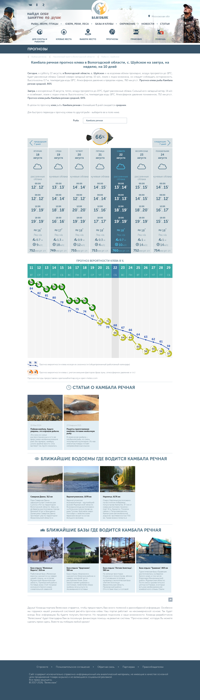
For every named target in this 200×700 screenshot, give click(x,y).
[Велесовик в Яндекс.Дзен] (43, 5)
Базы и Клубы (104, 23)
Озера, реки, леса (77, 23)
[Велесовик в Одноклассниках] (37, 5)
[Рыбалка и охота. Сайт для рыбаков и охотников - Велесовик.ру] (100, 9)
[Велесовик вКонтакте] (30, 5)
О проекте (42, 667)
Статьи (165, 23)
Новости (147, 23)
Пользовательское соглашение (73, 667)
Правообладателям (152, 667)
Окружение (127, 23)
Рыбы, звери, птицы (44, 23)
